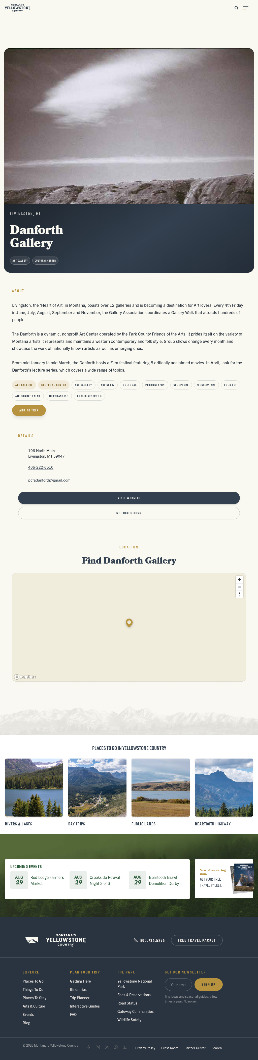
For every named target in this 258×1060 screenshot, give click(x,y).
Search (217, 1047)
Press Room (169, 1047)
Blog (26, 1022)
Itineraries (78, 989)
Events (28, 1014)
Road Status (127, 1002)
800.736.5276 (152, 940)
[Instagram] (97, 1047)
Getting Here (80, 981)
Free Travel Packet (197, 940)
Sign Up (209, 984)
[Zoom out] (239, 587)
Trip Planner (79, 997)
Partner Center (195, 1047)
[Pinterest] (116, 1047)
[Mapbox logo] (25, 677)
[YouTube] (125, 1047)
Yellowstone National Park (134, 984)
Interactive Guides (85, 1005)
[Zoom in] (239, 579)
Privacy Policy (145, 1047)
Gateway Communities (135, 1011)
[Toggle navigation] (248, 8)
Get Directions (128, 513)
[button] (129, 623)
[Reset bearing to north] (239, 594)
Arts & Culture (34, 1005)
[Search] (236, 8)
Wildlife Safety (129, 1019)
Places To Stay (34, 997)
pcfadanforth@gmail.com (49, 480)
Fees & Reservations (134, 994)
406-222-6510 (40, 467)
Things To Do (33, 989)
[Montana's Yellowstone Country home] (17, 8)
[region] (129, 627)
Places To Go (33, 981)
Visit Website (129, 498)
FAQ (73, 1014)
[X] (107, 1047)
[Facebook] (88, 1047)
